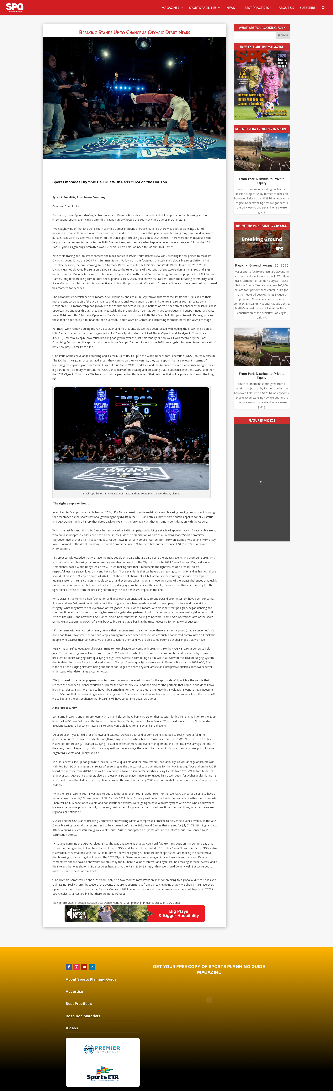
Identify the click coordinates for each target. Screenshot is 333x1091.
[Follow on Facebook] (69, 967)
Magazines (170, 8)
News (230, 8)
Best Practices (257, 8)
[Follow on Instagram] (76, 967)
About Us (286, 8)
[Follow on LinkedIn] (92, 967)
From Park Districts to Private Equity (261, 181)
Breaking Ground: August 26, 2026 (262, 265)
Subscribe (307, 8)
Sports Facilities (203, 8)
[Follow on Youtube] (84, 967)
